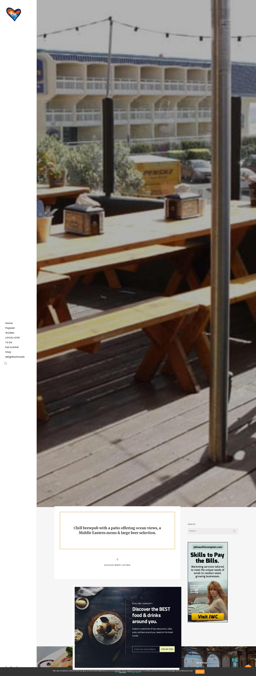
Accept (200, 671)
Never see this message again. (128, 672)
